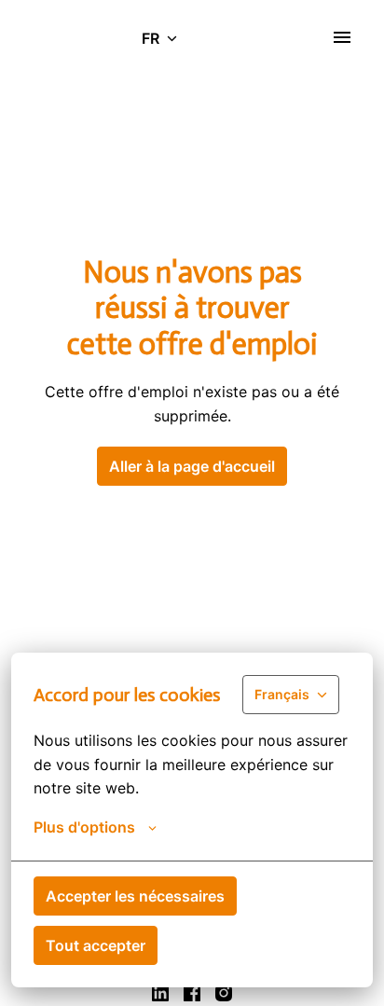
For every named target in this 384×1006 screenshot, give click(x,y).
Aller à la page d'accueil (192, 466)
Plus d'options (84, 827)
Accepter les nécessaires (135, 896)
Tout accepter (95, 945)
